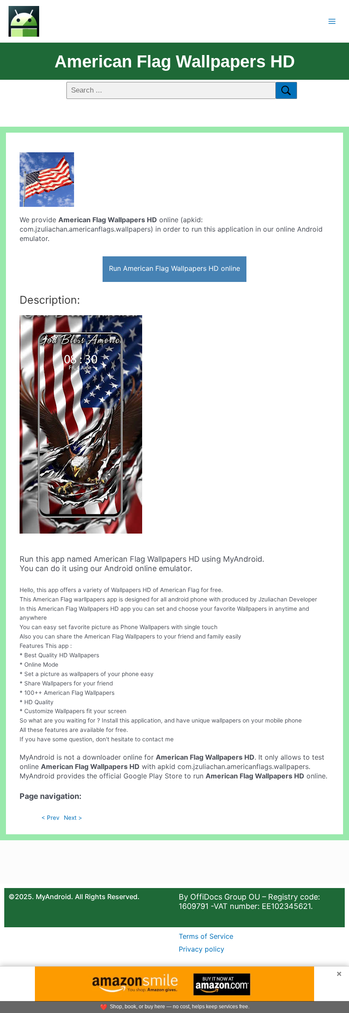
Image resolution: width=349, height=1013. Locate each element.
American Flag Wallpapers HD (174, 61)
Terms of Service (206, 936)
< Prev (50, 817)
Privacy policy (201, 949)
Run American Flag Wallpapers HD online (174, 268)
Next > (73, 817)
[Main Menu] (332, 21)
